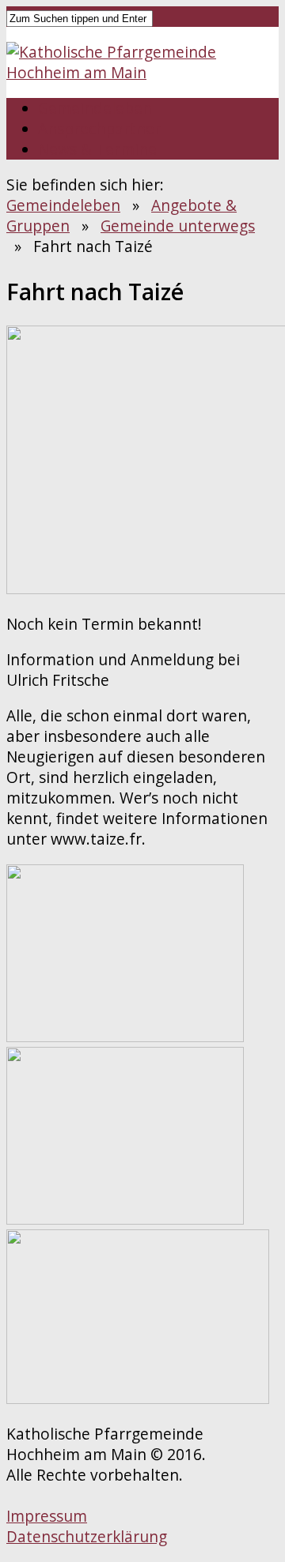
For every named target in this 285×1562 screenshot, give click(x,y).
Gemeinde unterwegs (178, 226)
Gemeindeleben (95, 108)
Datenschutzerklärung (86, 1536)
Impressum (46, 1516)
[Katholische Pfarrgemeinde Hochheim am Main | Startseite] (142, 72)
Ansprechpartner (99, 129)
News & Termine (97, 149)
